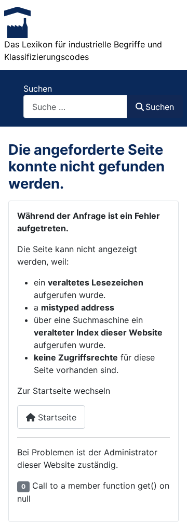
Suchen (37, 88)
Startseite (55, 417)
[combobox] (75, 106)
